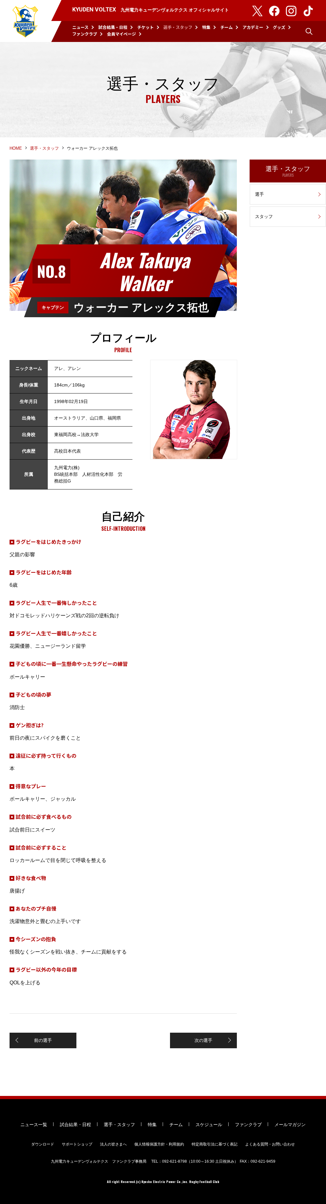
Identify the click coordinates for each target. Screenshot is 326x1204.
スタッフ (264, 216)
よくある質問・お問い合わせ (270, 1144)
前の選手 (43, 1040)
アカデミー (253, 27)
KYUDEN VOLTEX (25, 21)
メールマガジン (290, 1124)
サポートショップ (77, 1144)
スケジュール (208, 1124)
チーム (226, 27)
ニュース (80, 27)
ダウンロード (42, 1144)
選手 (259, 194)
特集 (206, 27)
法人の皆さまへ (113, 1144)
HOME (16, 148)
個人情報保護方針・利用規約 (159, 1144)
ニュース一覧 (33, 1124)
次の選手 (203, 1040)
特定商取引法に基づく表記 (214, 1144)
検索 (309, 31)
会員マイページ (121, 34)
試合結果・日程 (112, 27)
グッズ (279, 27)
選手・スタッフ (177, 27)
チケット (145, 27)
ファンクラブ (84, 34)
